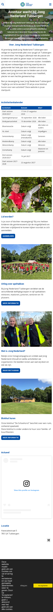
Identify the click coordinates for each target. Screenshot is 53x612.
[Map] (26, 557)
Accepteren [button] (43, 585)
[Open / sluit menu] (50, 4)
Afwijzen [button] (23, 585)
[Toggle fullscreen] (49, 540)
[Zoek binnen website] (2, 4)
